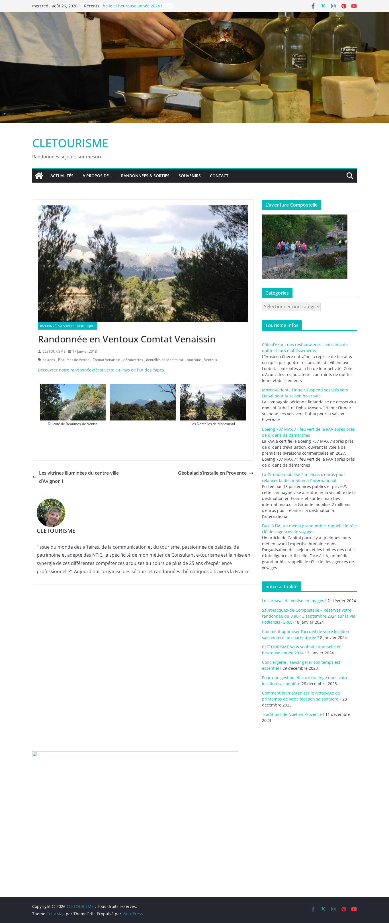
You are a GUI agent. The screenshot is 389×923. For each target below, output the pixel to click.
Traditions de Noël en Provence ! (293, 714)
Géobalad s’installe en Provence (212, 473)
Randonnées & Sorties (145, 175)
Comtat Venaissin (106, 359)
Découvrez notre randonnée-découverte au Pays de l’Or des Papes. (101, 370)
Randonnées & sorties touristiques (67, 326)
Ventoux (210, 359)
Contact (219, 175)
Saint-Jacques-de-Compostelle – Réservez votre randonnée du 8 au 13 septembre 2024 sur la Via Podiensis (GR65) (308, 616)
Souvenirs (190, 175)
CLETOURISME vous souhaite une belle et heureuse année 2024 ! (134, 8)
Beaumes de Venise (73, 359)
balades (48, 359)
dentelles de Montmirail (165, 359)
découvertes (133, 359)
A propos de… (97, 175)
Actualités (61, 175)
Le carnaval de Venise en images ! (294, 600)
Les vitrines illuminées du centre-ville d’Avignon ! (79, 477)
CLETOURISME (70, 143)
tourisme (194, 359)
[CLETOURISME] (194, 16)
